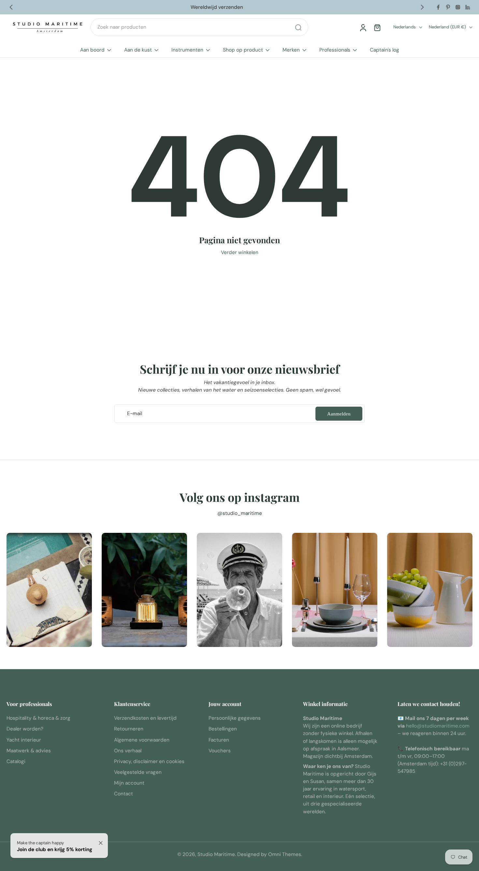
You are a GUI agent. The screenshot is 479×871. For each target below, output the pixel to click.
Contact (123, 794)
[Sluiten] (100, 843)
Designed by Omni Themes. (269, 854)
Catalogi (16, 761)
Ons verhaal (127, 750)
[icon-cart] (377, 27)
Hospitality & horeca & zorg (38, 718)
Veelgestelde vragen (138, 772)
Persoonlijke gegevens (235, 718)
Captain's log (384, 50)
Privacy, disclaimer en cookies (149, 761)
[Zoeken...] (298, 27)
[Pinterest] (448, 7)
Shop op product (243, 50)
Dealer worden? (25, 729)
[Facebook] (438, 7)
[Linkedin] (467, 7)
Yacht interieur (24, 740)
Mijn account (129, 783)
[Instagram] (458, 7)
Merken (291, 50)
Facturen (219, 740)
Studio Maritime (216, 854)
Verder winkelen (239, 252)
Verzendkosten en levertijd (145, 718)
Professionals (334, 50)
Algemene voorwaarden (141, 740)
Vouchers (220, 750)
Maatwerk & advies (29, 750)
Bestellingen (223, 729)
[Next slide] (422, 7)
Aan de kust (138, 50)
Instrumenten (187, 50)
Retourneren (128, 729)
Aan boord (92, 50)
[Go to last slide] (11, 7)
